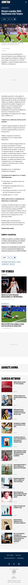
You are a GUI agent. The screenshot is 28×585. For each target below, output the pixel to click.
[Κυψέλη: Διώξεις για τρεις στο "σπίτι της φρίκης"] (6, 386)
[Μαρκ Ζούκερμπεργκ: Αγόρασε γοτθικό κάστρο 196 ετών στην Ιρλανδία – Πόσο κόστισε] (6, 496)
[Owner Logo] (14, 572)
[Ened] (14, 577)
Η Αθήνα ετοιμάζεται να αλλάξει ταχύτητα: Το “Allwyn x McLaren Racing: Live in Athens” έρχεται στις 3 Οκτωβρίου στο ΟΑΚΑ (13, 240)
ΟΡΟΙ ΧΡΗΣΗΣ (10, 555)
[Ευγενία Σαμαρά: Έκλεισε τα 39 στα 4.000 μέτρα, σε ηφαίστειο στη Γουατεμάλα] (6, 469)
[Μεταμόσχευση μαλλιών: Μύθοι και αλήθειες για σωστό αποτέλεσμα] (6, 483)
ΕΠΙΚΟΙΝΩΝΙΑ (20, 558)
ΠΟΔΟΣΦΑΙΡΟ (5, 303)
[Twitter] (11, 19)
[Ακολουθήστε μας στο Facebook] (9, 564)
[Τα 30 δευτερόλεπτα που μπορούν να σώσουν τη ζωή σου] (6, 400)
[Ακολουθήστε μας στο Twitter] (14, 564)
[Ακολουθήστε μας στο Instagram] (19, 564)
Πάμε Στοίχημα (7, 126)
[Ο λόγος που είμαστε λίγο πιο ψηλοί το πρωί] (6, 510)
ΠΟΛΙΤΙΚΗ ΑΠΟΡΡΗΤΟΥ (9, 558)
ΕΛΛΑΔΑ (12, 264)
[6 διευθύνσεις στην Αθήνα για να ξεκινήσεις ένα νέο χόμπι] (6, 428)
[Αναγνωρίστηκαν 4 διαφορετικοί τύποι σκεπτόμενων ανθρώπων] (6, 524)
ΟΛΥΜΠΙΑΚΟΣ (5, 264)
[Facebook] (8, 19)
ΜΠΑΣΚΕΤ (4, 274)
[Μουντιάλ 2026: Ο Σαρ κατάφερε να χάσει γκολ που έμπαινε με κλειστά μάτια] (14, 313)
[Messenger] (14, 19)
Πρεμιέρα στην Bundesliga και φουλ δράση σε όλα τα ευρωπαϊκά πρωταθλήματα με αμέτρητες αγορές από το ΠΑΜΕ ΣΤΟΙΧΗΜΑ (13, 248)
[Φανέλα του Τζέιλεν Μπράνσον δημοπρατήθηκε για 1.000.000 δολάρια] (14, 284)
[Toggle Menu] (26, 2)
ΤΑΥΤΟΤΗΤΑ (18, 555)
